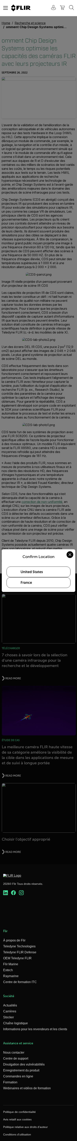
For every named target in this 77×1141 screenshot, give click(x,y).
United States (32, 572)
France (26, 583)
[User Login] (51, 8)
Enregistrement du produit (21, 1070)
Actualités (10, 1005)
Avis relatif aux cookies (17, 1119)
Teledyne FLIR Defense (19, 952)
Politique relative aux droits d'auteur (25, 1127)
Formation (10, 1082)
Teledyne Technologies (19, 946)
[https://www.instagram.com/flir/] (21, 893)
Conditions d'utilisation (17, 1134)
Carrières (9, 1011)
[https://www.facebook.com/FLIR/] (13, 893)
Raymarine (11, 976)
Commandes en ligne (18, 1076)
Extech (8, 970)
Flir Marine (10, 964)
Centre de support (15, 1058)
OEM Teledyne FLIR (17, 958)
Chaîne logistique (15, 1023)
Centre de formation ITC (20, 982)
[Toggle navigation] (5, 8)
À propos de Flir (14, 940)
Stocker (8, 1017)
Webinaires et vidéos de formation (27, 1088)
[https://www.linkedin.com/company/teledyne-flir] (5, 893)
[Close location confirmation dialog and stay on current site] (70, 554)
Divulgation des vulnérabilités (24, 1064)
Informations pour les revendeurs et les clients (35, 1029)
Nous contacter (13, 1052)
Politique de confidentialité (19, 1111)
